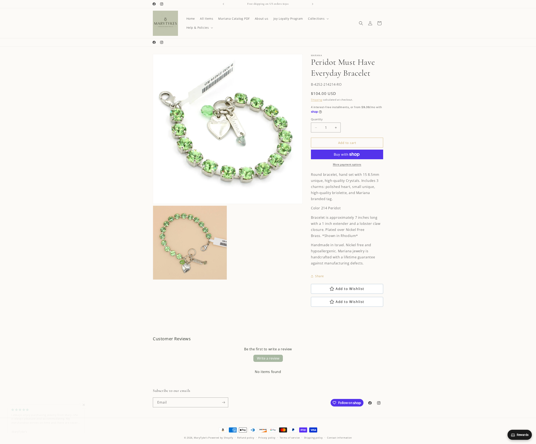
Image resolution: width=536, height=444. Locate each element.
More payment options (347, 164)
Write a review (268, 358)
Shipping (316, 99)
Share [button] (319, 276)
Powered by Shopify (220, 437)
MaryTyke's (200, 437)
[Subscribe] (223, 402)
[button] (317, 18)
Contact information (339, 437)
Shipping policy (313, 437)
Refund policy (245, 437)
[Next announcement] (312, 4)
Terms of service (290, 437)
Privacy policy (267, 437)
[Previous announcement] (223, 4)
